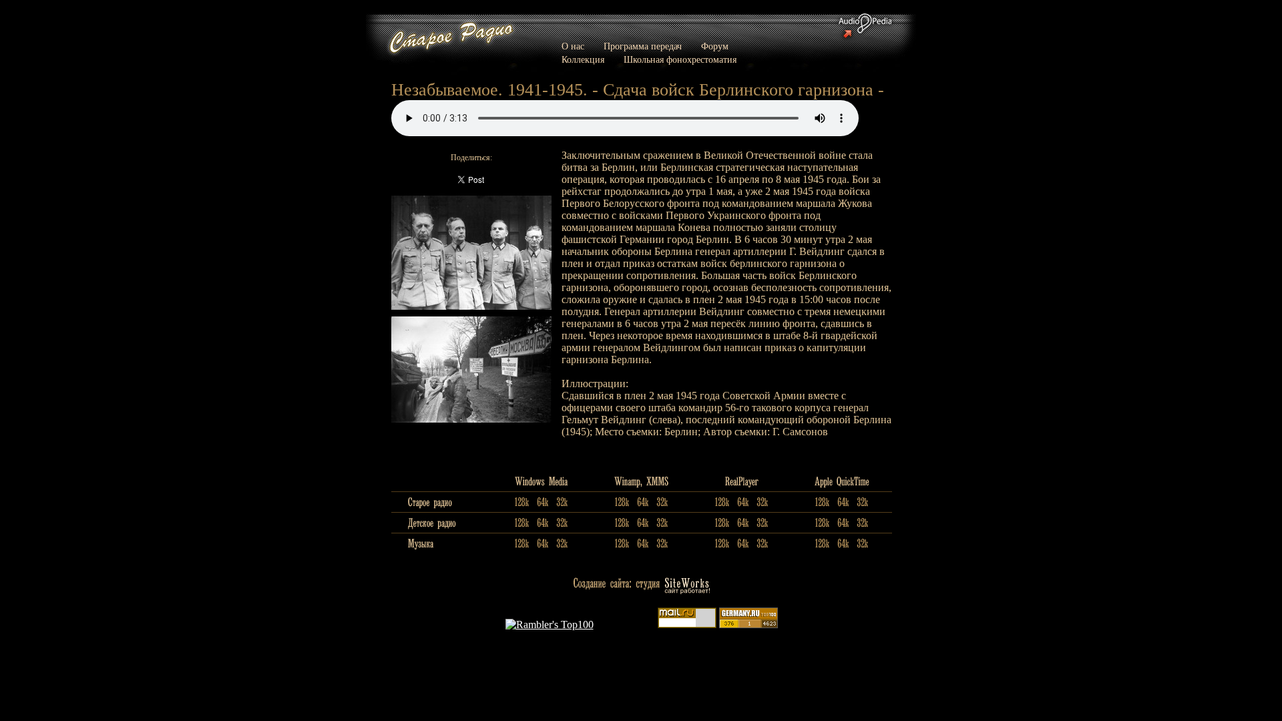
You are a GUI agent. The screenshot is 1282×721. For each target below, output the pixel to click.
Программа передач (643, 46)
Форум (714, 46)
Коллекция (583, 60)
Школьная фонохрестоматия (680, 60)
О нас (573, 46)
